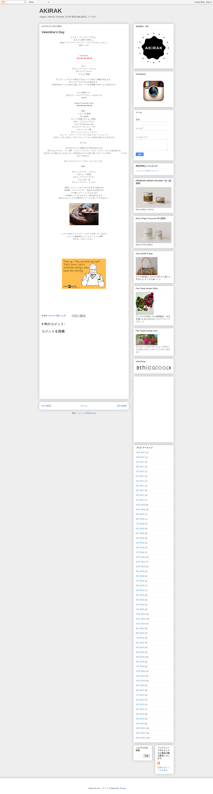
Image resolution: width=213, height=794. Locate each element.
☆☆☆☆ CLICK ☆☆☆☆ (147, 171)
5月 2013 (140, 704)
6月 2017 (140, 476)
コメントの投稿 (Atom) (86, 413)
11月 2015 (140, 562)
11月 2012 (140, 733)
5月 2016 (140, 533)
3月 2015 (140, 600)
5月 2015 (140, 590)
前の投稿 (121, 406)
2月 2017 (140, 495)
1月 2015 (140, 609)
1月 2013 (140, 723)
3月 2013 (140, 714)
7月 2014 (140, 638)
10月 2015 (140, 566)
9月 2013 (140, 685)
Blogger (123, 788)
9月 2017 (140, 462)
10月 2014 (140, 623)
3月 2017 (140, 490)
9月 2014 (140, 628)
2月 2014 (140, 661)
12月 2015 (140, 557)
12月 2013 (140, 671)
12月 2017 (140, 452)
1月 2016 (140, 552)
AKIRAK (50, 11)
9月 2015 (140, 571)
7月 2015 (140, 581)
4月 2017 (140, 486)
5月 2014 (140, 647)
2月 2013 (140, 719)
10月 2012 (140, 738)
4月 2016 (140, 538)
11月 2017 (140, 457)
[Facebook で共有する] (81, 315)
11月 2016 (140, 505)
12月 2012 (140, 728)
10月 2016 (140, 509)
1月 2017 (140, 500)
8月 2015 (140, 576)
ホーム (84, 406)
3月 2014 (140, 657)
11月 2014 (140, 619)
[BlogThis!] (75, 315)
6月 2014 (140, 642)
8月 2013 (140, 690)
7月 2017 (140, 471)
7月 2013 (140, 695)
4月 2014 (140, 652)
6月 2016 (140, 528)
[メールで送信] (73, 315)
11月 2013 (140, 676)
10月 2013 (140, 680)
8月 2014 (140, 633)
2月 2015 (140, 604)
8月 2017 (140, 466)
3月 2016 (140, 543)
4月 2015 (140, 595)
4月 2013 (140, 709)
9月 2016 (140, 514)
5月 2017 (140, 481)
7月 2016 (140, 524)
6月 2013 (140, 700)
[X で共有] (78, 315)
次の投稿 (46, 406)
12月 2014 (140, 614)
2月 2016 (140, 547)
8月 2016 (140, 519)
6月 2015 (140, 585)
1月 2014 (140, 666)
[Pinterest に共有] (84, 315)
